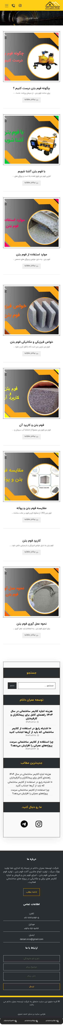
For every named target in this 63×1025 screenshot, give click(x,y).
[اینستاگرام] (39, 824)
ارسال (31, 986)
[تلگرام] (24, 824)
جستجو (12, 686)
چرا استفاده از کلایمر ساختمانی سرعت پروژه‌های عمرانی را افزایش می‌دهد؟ (31, 743)
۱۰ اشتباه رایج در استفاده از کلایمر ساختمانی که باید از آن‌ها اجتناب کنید (31, 730)
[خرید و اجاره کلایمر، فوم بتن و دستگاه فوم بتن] (52, 5)
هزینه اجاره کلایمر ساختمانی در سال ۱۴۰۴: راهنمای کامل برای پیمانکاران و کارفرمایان (31, 714)
